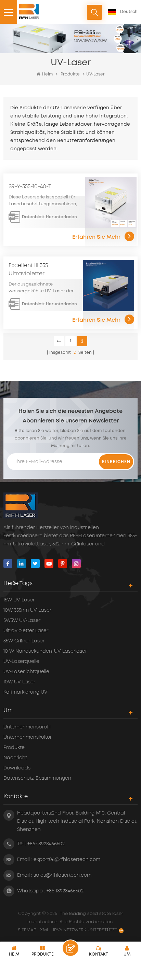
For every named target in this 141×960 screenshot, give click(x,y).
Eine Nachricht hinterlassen (70, 948)
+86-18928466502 (46, 843)
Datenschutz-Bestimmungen (37, 778)
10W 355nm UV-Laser (27, 610)
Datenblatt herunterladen (49, 217)
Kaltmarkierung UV (25, 692)
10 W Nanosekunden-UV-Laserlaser (45, 651)
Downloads (16, 768)
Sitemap (28, 930)
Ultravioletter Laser (25, 630)
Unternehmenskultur (27, 737)
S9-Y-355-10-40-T (30, 186)
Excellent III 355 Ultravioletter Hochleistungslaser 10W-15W (42, 270)
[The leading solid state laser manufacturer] (29, 11)
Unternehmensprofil (27, 727)
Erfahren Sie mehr (96, 237)
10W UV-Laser (19, 682)
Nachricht (15, 757)
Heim (47, 74)
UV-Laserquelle (21, 661)
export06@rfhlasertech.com (67, 859)
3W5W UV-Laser (21, 620)
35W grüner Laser (23, 641)
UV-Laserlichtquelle (26, 671)
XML (44, 930)
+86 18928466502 (65, 891)
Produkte (70, 74)
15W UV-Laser (19, 600)
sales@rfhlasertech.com (62, 875)
